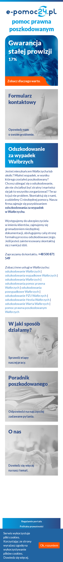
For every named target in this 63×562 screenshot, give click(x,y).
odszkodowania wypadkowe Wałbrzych (30, 275)
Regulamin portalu (31, 521)
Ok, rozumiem (49, 545)
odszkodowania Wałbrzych (22, 279)
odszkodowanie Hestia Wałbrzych (27, 299)
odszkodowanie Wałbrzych (22, 271)
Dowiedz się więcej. (16, 557)
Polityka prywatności (31, 526)
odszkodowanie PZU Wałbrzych (26, 295)
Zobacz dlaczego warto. (23, 81)
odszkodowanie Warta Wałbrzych (27, 304)
